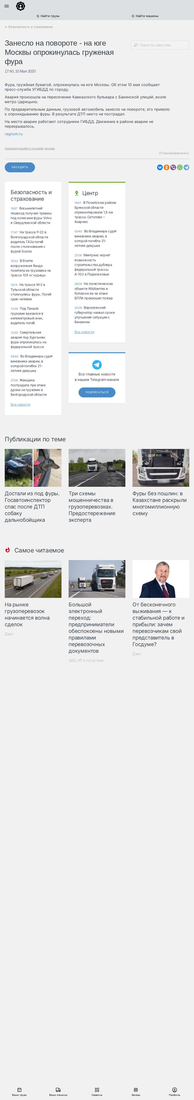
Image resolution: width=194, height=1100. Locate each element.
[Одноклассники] (166, 167)
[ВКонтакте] (160, 167)
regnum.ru (14, 133)
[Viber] (173, 167)
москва (50, 148)
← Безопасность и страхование (29, 27)
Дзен (9, 634)
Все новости (20, 404)
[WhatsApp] (180, 167)
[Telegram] (186, 167)
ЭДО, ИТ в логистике (86, 660)
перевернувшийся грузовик (24, 148)
